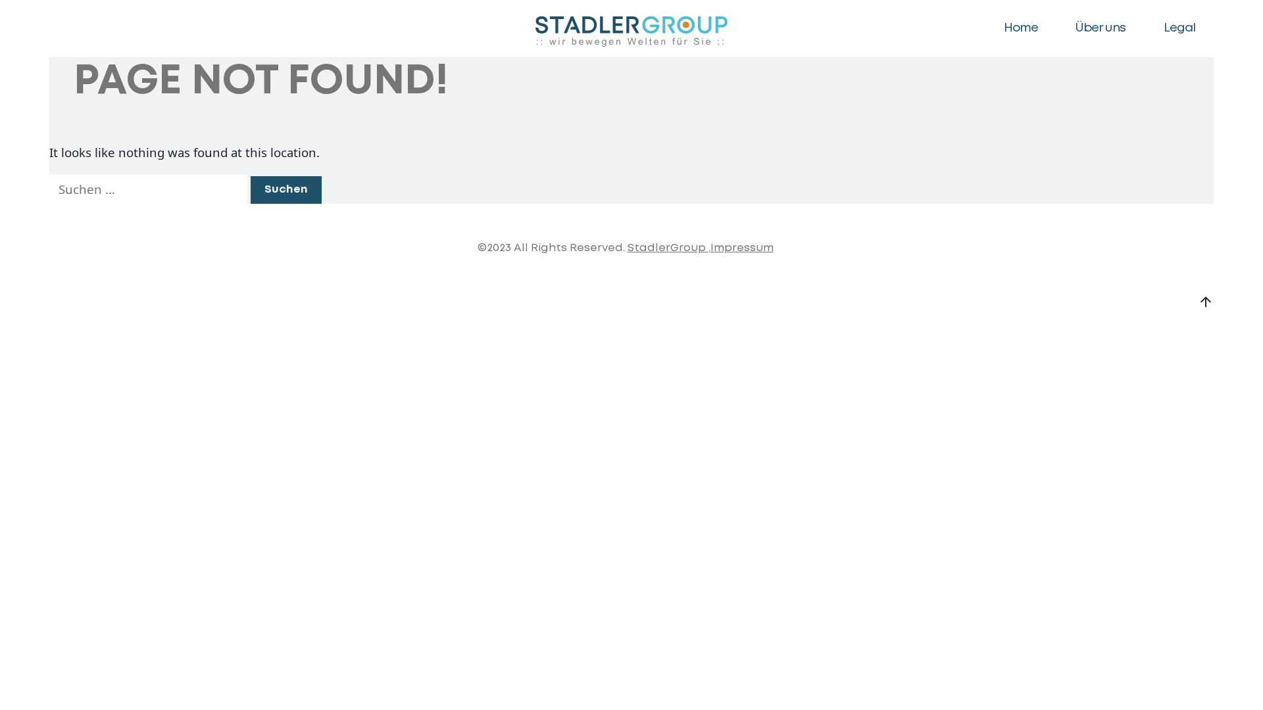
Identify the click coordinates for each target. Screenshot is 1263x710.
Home (1021, 28)
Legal (1179, 28)
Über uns (1100, 28)
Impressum (742, 248)
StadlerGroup (668, 248)
